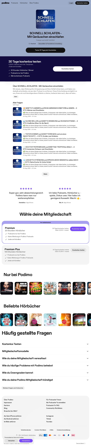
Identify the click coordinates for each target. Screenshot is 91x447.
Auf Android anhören (11, 419)
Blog (5, 408)
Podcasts (14, 3)
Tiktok (48, 419)
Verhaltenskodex (26, 430)
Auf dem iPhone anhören (12, 416)
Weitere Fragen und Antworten (13, 388)
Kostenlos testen (82, 3)
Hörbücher (24, 3)
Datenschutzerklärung (63, 430)
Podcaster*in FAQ (52, 405)
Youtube (49, 422)
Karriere (7, 405)
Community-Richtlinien (54, 408)
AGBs (51, 430)
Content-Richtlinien (40, 430)
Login (71, 3)
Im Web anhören (9, 422)
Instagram (49, 416)
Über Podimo (34, 3)
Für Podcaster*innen (53, 400)
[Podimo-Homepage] (5, 3)
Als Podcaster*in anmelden (55, 403)
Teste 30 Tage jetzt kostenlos (45, 50)
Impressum (8, 403)
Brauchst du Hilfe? (10, 411)
